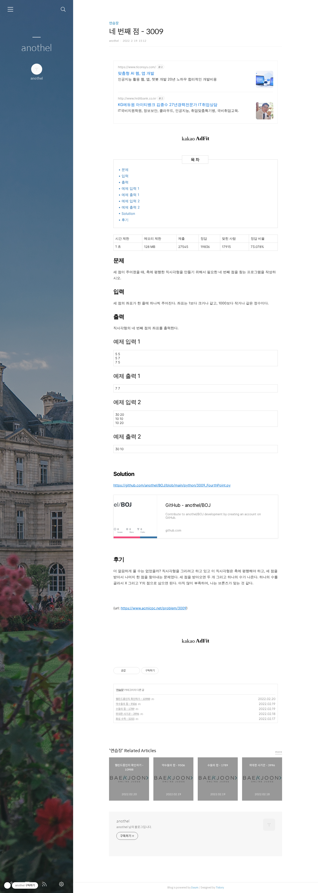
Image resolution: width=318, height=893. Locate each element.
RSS (45, 884)
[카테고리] (10, 9)
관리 (62, 884)
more (278, 752)
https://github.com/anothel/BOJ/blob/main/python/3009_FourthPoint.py (172, 485)
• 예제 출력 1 (129, 195)
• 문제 (123, 169)
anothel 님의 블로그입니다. (134, 827)
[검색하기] (63, 9)
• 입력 (123, 176)
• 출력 (123, 182)
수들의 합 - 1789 (125, 708)
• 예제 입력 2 (129, 201)
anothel (36, 48)
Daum (194, 887)
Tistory (220, 887)
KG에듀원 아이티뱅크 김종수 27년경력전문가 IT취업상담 (167, 104)
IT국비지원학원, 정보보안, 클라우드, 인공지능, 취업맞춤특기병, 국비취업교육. (178, 110)
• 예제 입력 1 (129, 188)
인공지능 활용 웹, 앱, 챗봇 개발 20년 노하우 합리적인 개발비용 (167, 79)
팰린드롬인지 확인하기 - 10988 (133, 698)
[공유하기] (129, 670)
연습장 (114, 23)
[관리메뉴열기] (7, 885)
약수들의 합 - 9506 (126, 703)
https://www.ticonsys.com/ (137, 67)
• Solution (127, 213)
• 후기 (123, 220)
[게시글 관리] (135, 670)
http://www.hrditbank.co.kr (137, 98)
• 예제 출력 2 (129, 207)
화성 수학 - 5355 (125, 718)
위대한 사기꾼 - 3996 (127, 713)
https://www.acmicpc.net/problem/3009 (153, 608)
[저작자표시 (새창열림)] (160, 670)
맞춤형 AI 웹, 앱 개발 (136, 73)
